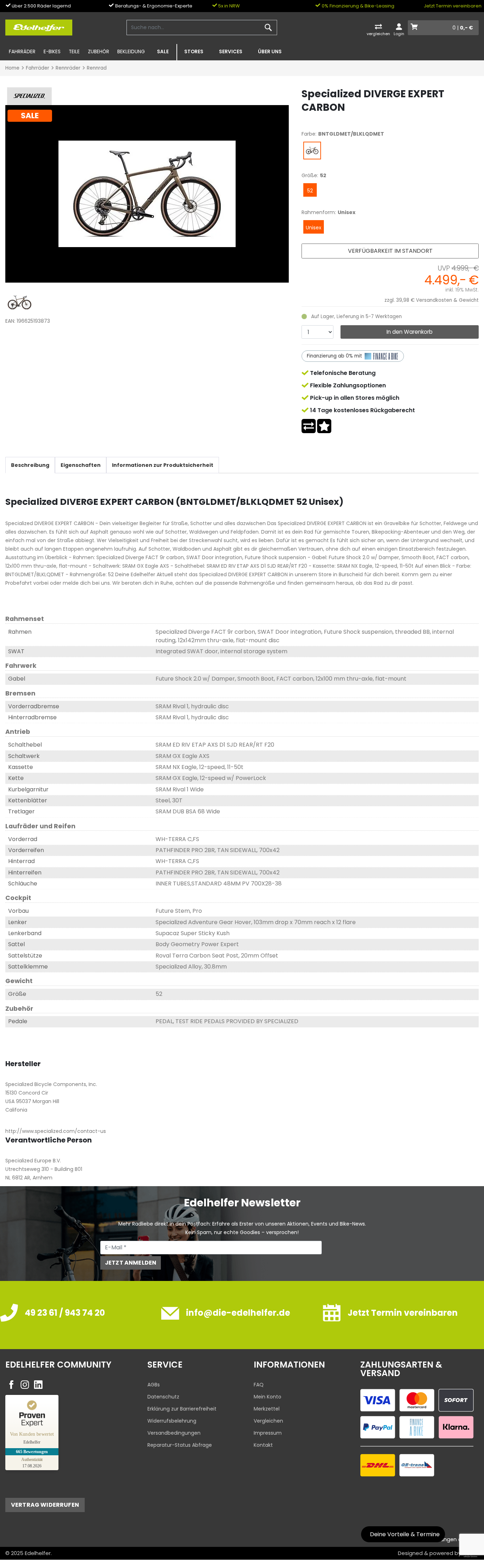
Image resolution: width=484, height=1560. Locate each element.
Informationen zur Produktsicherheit (162, 465)
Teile (74, 51)
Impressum (268, 1432)
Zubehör (98, 51)
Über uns (270, 51)
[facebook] (11, 1384)
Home (12, 68)
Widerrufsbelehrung (171, 1420)
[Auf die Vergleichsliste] (309, 426)
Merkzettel (267, 1408)
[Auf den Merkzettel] (324, 426)
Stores (193, 51)
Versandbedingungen (174, 1432)
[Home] (38, 27)
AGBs (153, 1384)
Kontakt (263, 1445)
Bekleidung (131, 51)
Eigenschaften (81, 465)
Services (230, 51)
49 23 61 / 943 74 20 (65, 1313)
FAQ (259, 1384)
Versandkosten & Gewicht (447, 300)
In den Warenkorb (410, 332)
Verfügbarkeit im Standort (390, 251)
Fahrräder (22, 51)
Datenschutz (163, 1396)
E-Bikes (52, 51)
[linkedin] (38, 1384)
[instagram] (25, 1384)
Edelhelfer (38, 1553)
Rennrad (97, 68)
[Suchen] (268, 27)
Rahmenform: (319, 212)
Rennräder (68, 68)
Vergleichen (268, 1420)
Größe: (310, 175)
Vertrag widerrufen (45, 1505)
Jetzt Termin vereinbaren (453, 5)
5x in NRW (228, 5)
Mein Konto (267, 1396)
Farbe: (309, 133)
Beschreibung (30, 465)
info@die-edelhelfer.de (238, 1313)
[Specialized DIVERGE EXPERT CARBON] (147, 193)
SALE (163, 51)
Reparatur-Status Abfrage (179, 1445)
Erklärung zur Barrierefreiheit (181, 1408)
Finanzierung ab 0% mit (335, 356)
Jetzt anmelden (130, 1263)
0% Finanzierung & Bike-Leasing (357, 5)
